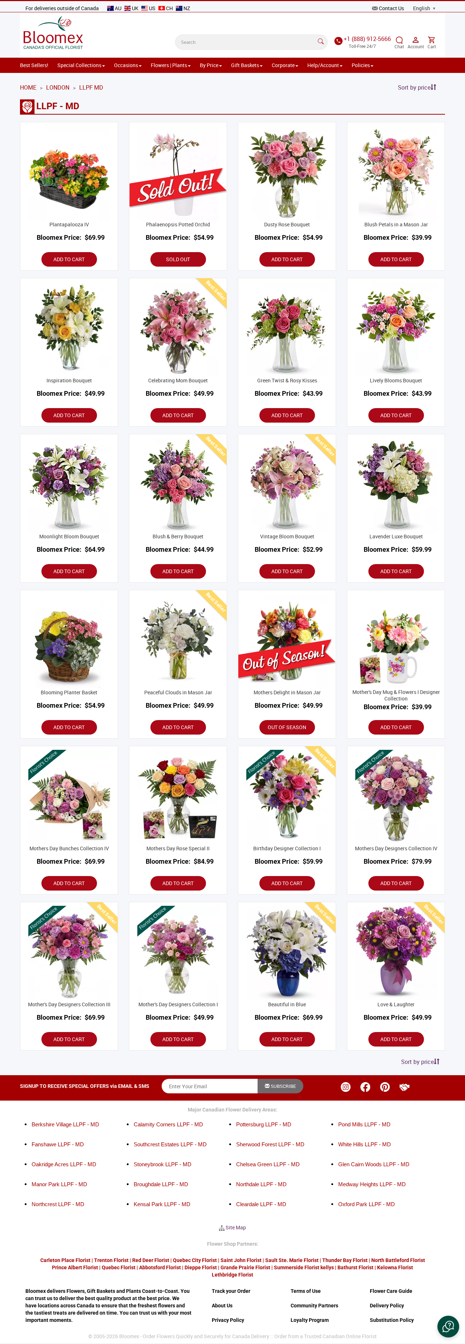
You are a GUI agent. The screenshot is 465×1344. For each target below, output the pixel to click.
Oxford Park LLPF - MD (366, 1204)
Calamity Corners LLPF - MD (168, 1124)
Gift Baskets (245, 65)
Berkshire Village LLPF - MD (65, 1124)
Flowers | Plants (169, 65)
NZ (186, 8)
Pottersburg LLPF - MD (263, 1124)
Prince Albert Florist (75, 1267)
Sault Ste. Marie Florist (292, 1260)
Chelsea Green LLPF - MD (268, 1164)
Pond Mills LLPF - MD (364, 1124)
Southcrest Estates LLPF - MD (170, 1144)
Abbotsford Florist (160, 1267)
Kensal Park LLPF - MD (162, 1204)
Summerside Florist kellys (304, 1267)
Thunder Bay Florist (345, 1260)
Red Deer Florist (150, 1260)
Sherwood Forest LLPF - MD (270, 1144)
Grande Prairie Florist (245, 1267)
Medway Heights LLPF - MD (372, 1184)
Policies (361, 65)
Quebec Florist (119, 1267)
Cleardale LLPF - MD (261, 1204)
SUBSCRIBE (283, 1086)
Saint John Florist (241, 1260)
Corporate (283, 65)
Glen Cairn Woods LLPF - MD (373, 1164)
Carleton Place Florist (65, 1260)
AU (118, 8)
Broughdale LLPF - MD (161, 1184)
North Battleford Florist (398, 1260)
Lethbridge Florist (232, 1275)
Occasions (126, 65)
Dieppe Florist (201, 1267)
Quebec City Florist (195, 1260)
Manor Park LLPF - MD (59, 1184)
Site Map (236, 1227)
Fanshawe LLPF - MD (58, 1144)
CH (169, 8)
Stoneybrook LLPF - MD (162, 1164)
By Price (209, 65)
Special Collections (79, 65)
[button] (448, 1326)
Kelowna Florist (395, 1267)
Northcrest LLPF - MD (58, 1204)
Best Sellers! (34, 65)
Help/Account (323, 65)
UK (135, 8)
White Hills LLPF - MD (364, 1144)
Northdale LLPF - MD (261, 1184)
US (152, 8)
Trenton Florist (111, 1260)
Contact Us (391, 8)
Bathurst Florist (355, 1267)
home (28, 87)
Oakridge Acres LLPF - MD (64, 1164)
